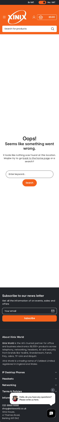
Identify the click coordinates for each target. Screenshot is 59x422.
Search (29, 182)
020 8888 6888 (10, 405)
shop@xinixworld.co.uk (14, 408)
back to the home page (36, 158)
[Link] (17, 17)
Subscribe (29, 318)
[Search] (53, 29)
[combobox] (29, 29)
